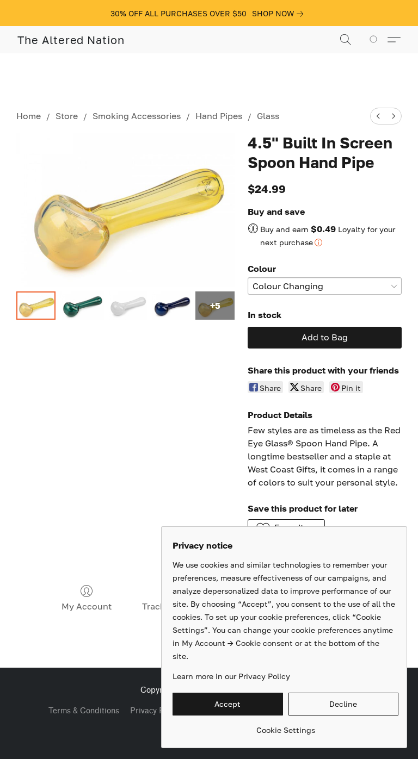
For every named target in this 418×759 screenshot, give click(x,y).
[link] (280, 13)
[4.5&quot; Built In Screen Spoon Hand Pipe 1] (82, 305)
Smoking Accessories (137, 115)
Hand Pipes (218, 115)
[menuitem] (378, 116)
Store (67, 115)
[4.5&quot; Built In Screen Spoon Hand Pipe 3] (171, 305)
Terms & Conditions (83, 711)
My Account (87, 606)
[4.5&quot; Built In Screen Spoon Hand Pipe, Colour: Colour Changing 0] (36, 305)
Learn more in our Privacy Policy (231, 676)
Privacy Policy (155, 711)
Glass (268, 115)
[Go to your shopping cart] (375, 39)
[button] (71, 40)
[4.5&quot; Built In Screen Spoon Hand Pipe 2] (128, 305)
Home (28, 115)
